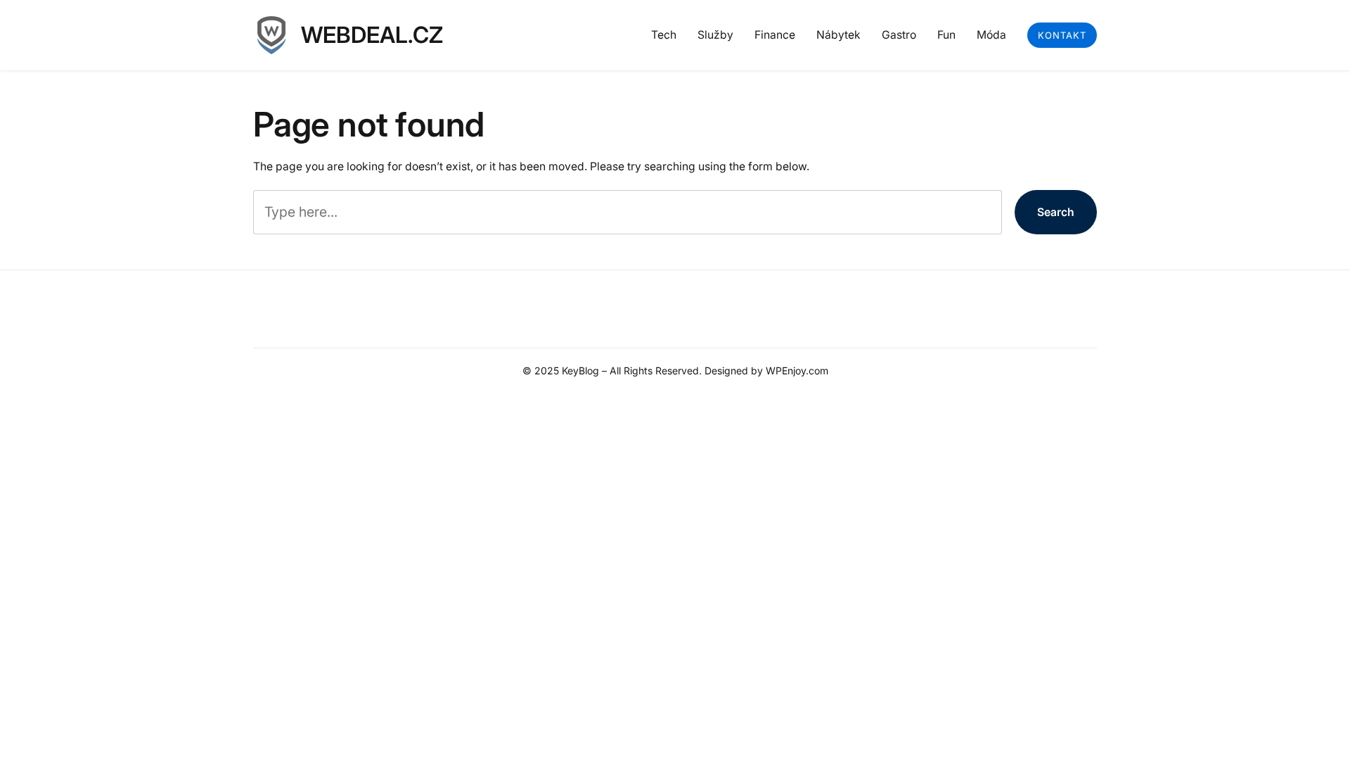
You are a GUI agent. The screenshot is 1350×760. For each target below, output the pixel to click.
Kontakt (1062, 35)
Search (1055, 212)
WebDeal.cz (372, 35)
